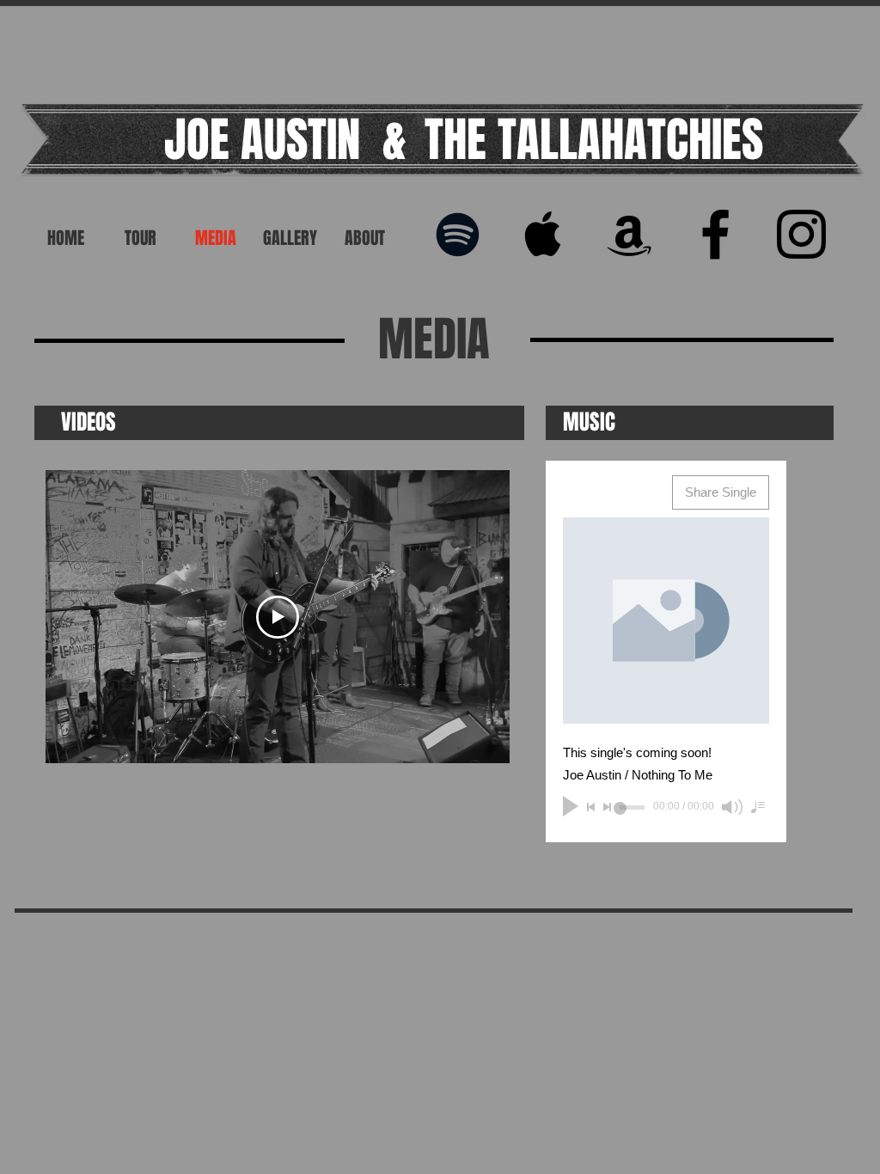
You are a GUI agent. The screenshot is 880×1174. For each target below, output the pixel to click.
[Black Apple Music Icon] (543, 234)
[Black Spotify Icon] (458, 234)
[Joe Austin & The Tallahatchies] (801, 234)
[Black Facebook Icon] (715, 234)
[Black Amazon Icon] (629, 234)
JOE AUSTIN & (285, 139)
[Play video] (277, 617)
